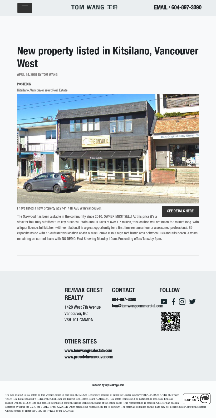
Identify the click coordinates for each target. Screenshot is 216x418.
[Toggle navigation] (24, 8)
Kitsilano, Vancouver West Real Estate (42, 90)
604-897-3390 (186, 8)
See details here (180, 211)
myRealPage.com (114, 385)
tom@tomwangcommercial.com (137, 306)
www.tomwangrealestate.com (88, 351)
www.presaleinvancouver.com (89, 357)
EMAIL (160, 8)
